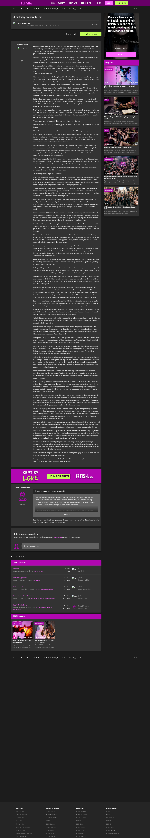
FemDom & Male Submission (44, 589)
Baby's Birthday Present (20, 605)
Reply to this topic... (32, 546)
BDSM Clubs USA (81, 836)
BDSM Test (109, 821)
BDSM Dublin (50, 833)
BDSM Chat (109, 824)
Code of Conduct (21, 830)
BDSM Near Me (110, 830)
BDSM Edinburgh (51, 827)
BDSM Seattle (80, 833)
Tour (17, 814)
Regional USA (80, 808)
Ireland (57, 808)
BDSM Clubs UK (51, 836)
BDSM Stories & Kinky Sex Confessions (48, 26)
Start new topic (71, 34)
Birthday (16, 569)
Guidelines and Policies (23, 827)
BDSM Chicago (80, 830)
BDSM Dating (110, 827)
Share (95, 24)
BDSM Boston (80, 824)
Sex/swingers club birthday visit (23, 596)
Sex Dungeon (110, 817)
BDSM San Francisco (82, 821)
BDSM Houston (80, 827)
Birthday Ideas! (18, 587)
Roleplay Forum (37, 571)
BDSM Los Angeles (81, 814)
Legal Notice (19, 821)
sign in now (58, 537)
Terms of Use (20, 817)
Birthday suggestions (20, 578)
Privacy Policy (20, 824)
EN (100, 3)
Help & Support (20, 811)
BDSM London (50, 811)
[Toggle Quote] (36, 491)
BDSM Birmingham (51, 814)
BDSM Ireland (50, 830)
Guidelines (136, 9)
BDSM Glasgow (50, 824)
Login (109, 3)
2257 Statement (21, 836)
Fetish (108, 814)
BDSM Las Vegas (81, 817)
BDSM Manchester (51, 817)
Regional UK (49, 808)
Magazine (24, 814)
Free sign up (121, 3)
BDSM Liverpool (50, 821)
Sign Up (121, 54)
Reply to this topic (90, 34)
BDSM (108, 811)
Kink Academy (37, 580)
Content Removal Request (24, 833)
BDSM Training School (112, 833)
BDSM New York (81, 811)
